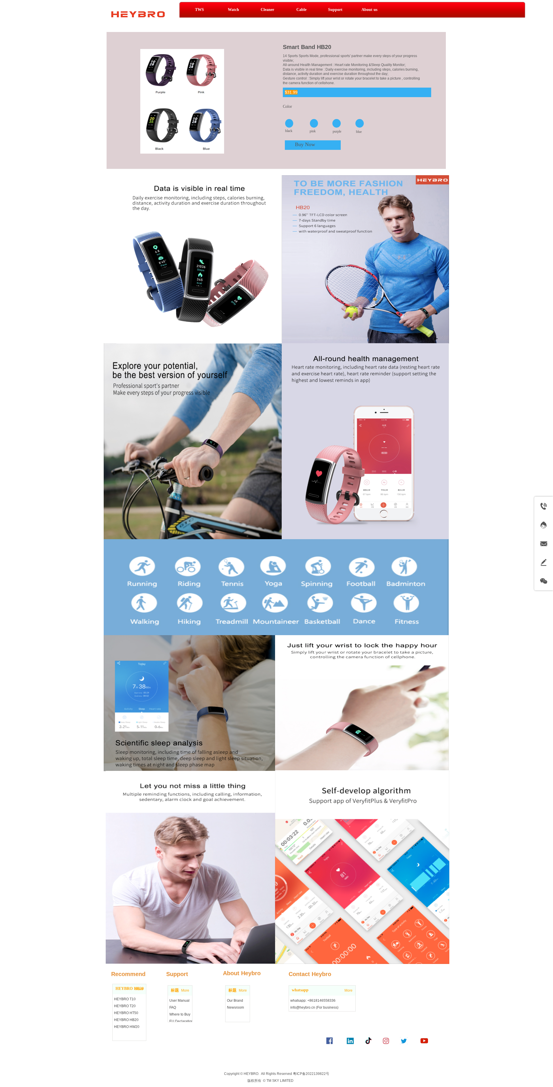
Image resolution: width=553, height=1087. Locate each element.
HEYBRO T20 (125, 1006)
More (185, 990)
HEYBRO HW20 (126, 1027)
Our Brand (235, 1001)
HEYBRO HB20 (129, 988)
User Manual (179, 1001)
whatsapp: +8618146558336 (313, 1001)
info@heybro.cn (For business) (314, 1007)
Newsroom (235, 1007)
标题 (175, 990)
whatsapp (300, 990)
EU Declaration (181, 1021)
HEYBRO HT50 (126, 1013)
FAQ (172, 1007)
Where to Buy (179, 1014)
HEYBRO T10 (125, 999)
